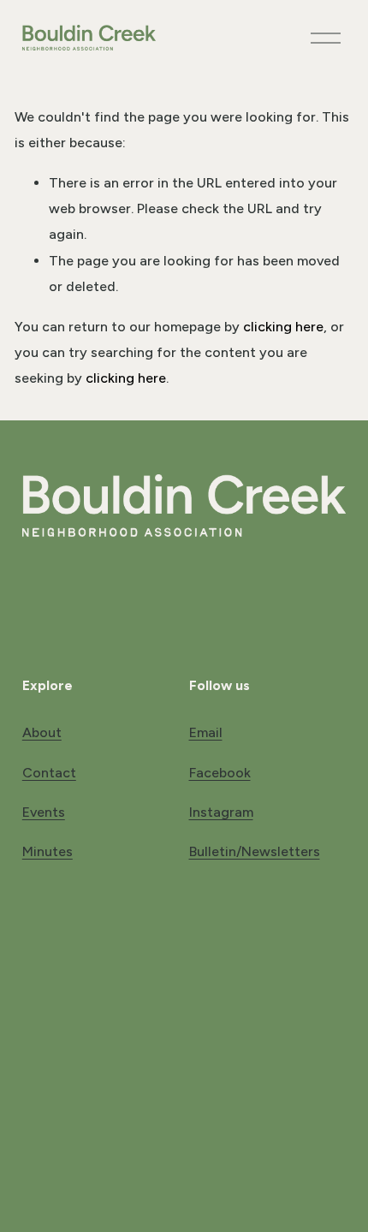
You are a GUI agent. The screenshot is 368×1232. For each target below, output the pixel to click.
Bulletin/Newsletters (254, 851)
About (42, 732)
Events (43, 812)
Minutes (47, 851)
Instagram (221, 812)
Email (206, 732)
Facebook (220, 773)
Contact (49, 773)
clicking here (283, 326)
